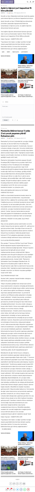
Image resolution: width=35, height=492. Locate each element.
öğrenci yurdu (15, 51)
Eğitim (8, 51)
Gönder (6, 120)
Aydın (3, 51)
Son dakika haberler (6, 429)
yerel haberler (24, 51)
